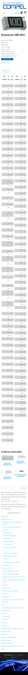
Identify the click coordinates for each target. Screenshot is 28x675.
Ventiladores (5, 619)
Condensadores (7, 538)
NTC (4, 550)
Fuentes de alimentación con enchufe (10, 571)
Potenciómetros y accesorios (10, 556)
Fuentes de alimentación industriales (10, 574)
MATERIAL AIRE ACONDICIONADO (8, 637)
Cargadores (5, 530)
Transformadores (6, 616)
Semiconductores (6, 611)
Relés (3, 605)
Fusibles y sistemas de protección (10, 591)
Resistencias (7, 62)
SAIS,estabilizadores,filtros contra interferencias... (13, 608)
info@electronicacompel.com (11, 501)
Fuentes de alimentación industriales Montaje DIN (13, 577)
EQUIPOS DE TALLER (5, 631)
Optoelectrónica (6, 597)
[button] (24, 19)
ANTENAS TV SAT (5, 516)
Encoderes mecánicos (9, 541)
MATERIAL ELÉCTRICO (6, 640)
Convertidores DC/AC (7, 568)
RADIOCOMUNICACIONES (7, 643)
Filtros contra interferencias (10, 547)
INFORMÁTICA (4, 634)
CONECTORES (4, 623)
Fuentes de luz (5, 585)
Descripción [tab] (6, 70)
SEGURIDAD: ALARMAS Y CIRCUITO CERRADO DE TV (12, 646)
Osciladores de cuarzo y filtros (10, 553)
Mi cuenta (17, 13)
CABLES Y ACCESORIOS (6, 519)
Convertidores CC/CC (7, 565)
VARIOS (3, 649)
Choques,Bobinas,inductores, (10, 535)
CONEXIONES (4, 626)
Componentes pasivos (7, 533)
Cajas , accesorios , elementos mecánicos (12, 527)
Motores (4, 594)
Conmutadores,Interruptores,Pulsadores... (12, 562)
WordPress (15, 655)
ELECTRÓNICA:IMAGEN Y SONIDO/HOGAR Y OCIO (12, 628)
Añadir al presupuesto (7, 59)
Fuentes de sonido (6, 588)
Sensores (4, 614)
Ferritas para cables (8, 544)
